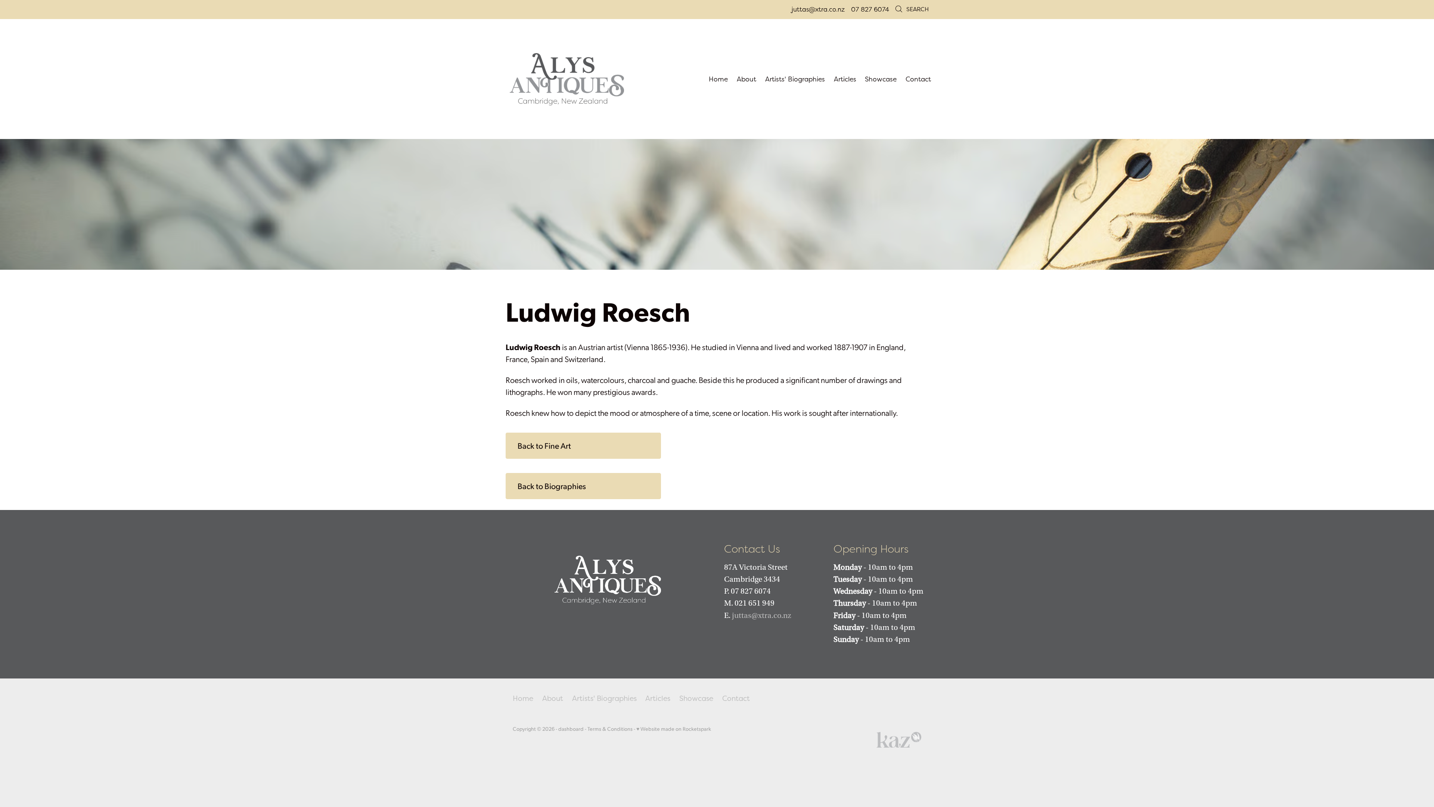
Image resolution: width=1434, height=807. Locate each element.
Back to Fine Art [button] (544, 445)
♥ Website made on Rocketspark (673, 728)
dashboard (571, 728)
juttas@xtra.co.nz (818, 9)
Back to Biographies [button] (552, 486)
